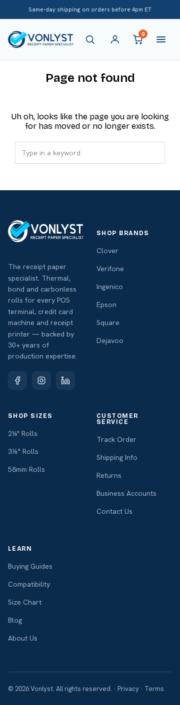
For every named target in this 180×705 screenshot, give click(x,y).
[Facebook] (17, 380)
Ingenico (109, 286)
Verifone (110, 268)
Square (108, 322)
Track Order (116, 439)
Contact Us (114, 511)
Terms (154, 689)
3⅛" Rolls (23, 451)
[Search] (92, 39)
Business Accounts (126, 493)
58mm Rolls (26, 469)
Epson (106, 304)
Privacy (128, 689)
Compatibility (29, 584)
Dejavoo (110, 340)
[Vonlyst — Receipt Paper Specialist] (41, 39)
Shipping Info (117, 457)
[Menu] (161, 39)
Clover (107, 250)
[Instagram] (41, 380)
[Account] (115, 39)
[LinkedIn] (65, 380)
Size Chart (25, 602)
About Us (23, 638)
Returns (109, 475)
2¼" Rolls (23, 433)
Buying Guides (30, 566)
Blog (15, 620)
